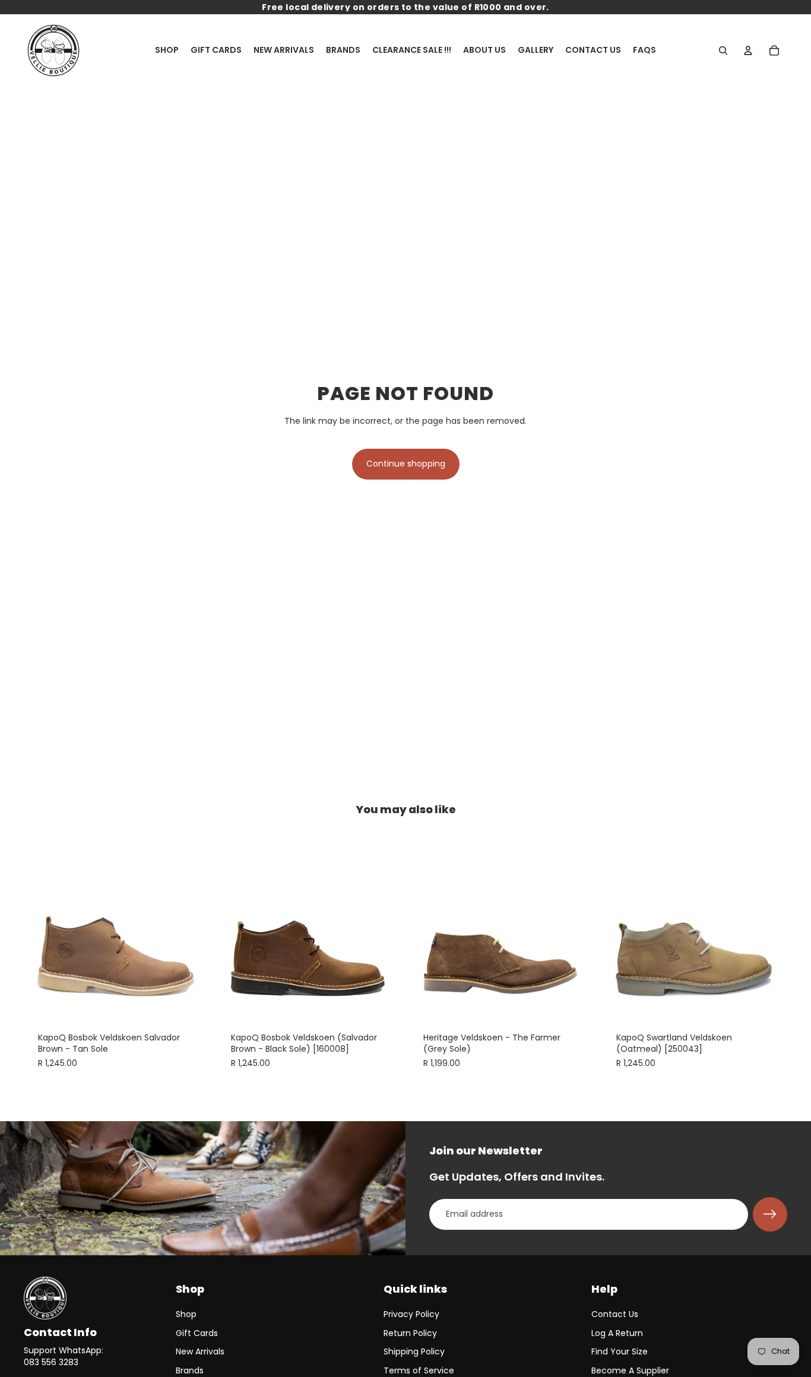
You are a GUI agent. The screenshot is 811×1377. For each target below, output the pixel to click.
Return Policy (410, 1333)
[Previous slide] (41, 925)
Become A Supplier (630, 1370)
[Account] (748, 50)
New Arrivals (200, 1351)
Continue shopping (405, 463)
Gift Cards (197, 1333)
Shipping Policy (414, 1351)
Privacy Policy (411, 1314)
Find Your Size (619, 1351)
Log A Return (617, 1333)
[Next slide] (192, 925)
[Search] (723, 50)
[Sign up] (770, 1214)
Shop (186, 1314)
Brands (190, 1370)
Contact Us (614, 1314)
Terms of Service (419, 1370)
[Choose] (191, 999)
